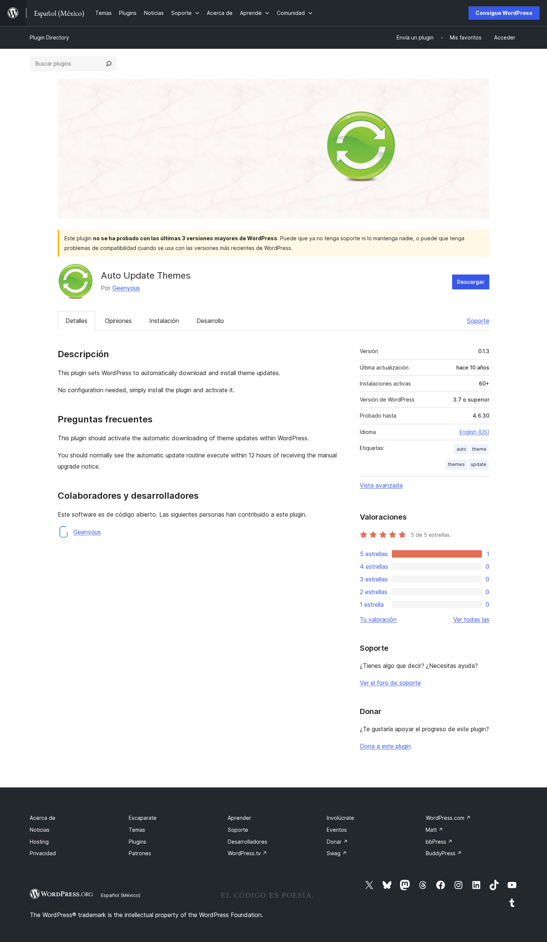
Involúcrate (340, 818)
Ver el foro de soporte (390, 682)
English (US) (474, 432)
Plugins (137, 841)
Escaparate (143, 818)
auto (461, 449)
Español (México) (120, 895)
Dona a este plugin (385, 746)
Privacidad (43, 853)
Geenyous (126, 288)
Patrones (140, 853)
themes (456, 464)
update (478, 464)
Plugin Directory (49, 37)
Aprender (239, 818)
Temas (137, 830)
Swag (337, 853)
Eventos (337, 830)
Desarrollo (210, 320)
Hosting (39, 841)
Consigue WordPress (504, 13)
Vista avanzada (381, 485)
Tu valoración (378, 619)
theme (479, 449)
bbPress (439, 841)
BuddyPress (444, 853)
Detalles (76, 320)
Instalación (164, 320)
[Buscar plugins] (108, 63)
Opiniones (118, 320)
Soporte (478, 320)
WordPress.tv (247, 853)
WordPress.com (448, 818)
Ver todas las (471, 619)
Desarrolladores (247, 841)
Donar (337, 841)
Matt (434, 830)
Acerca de (42, 818)
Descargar (470, 282)
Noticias (39, 830)
